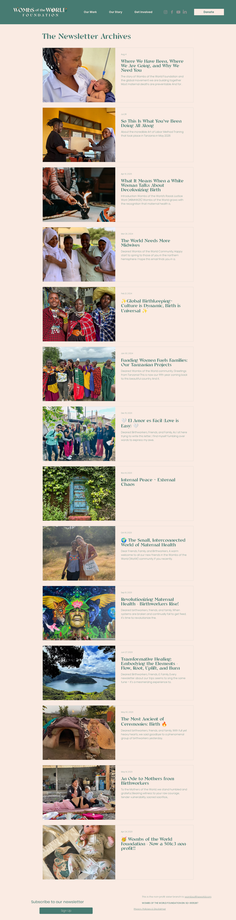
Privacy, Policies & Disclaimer (150, 909)
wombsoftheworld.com (198, 896)
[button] (90, 12)
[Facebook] (172, 12)
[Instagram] (165, 12)
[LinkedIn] (184, 12)
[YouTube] (178, 12)
